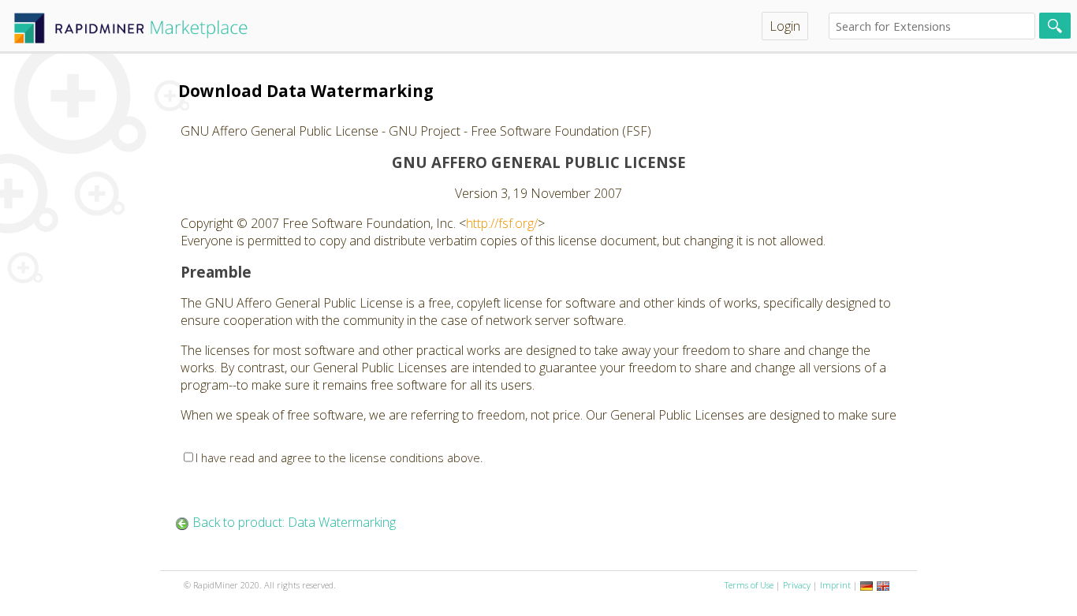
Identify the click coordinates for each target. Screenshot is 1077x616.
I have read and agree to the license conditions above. (339, 457)
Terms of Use (749, 585)
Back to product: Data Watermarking (294, 522)
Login (785, 26)
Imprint (835, 585)
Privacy (797, 585)
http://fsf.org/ (502, 223)
